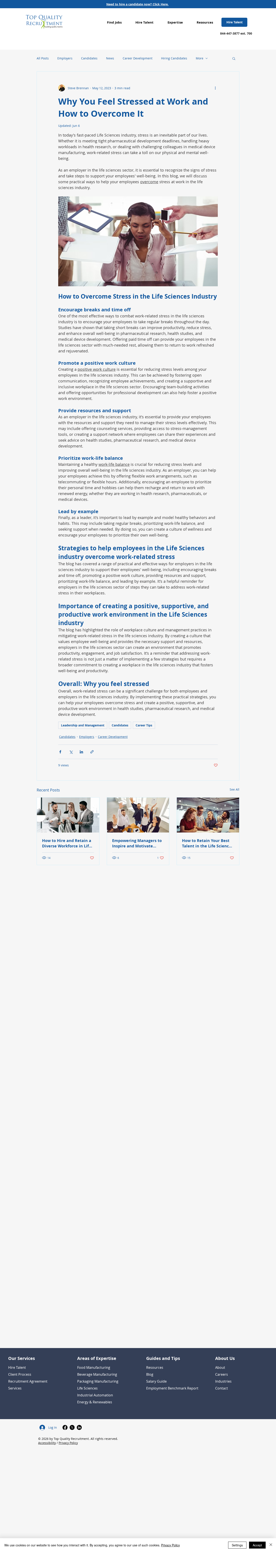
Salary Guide (156, 1381)
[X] (72, 1427)
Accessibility (47, 1443)
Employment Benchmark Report (172, 1388)
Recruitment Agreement (27, 1381)
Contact (221, 1388)
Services (15, 1388)
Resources (154, 1367)
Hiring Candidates (174, 58)
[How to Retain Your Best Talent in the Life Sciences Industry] (208, 815)
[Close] (270, 1545)
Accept (257, 1545)
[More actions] (215, 88)
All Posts (43, 58)
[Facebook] (65, 1427)
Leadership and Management (82, 725)
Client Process (19, 1374)
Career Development (137, 58)
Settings (237, 1545)
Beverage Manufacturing (97, 1374)
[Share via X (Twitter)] (71, 752)
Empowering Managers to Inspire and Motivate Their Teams (137, 843)
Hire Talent (17, 1367)
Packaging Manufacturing (97, 1381)
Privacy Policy (68, 1443)
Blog (149, 1374)
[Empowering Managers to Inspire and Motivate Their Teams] (138, 815)
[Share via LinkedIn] (81, 752)
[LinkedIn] (79, 1427)
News (110, 58)
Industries (223, 1381)
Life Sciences (87, 1388)
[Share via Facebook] (60, 752)
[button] (114, 22)
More (199, 58)
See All (234, 789)
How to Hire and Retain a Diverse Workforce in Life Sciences (66, 843)
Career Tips (144, 725)
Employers (64, 58)
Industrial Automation (95, 1395)
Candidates (89, 58)
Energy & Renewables (94, 1402)
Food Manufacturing (93, 1367)
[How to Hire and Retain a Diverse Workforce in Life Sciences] (68, 815)
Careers (221, 1374)
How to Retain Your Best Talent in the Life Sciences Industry (207, 843)
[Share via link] (92, 752)
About (220, 1367)
